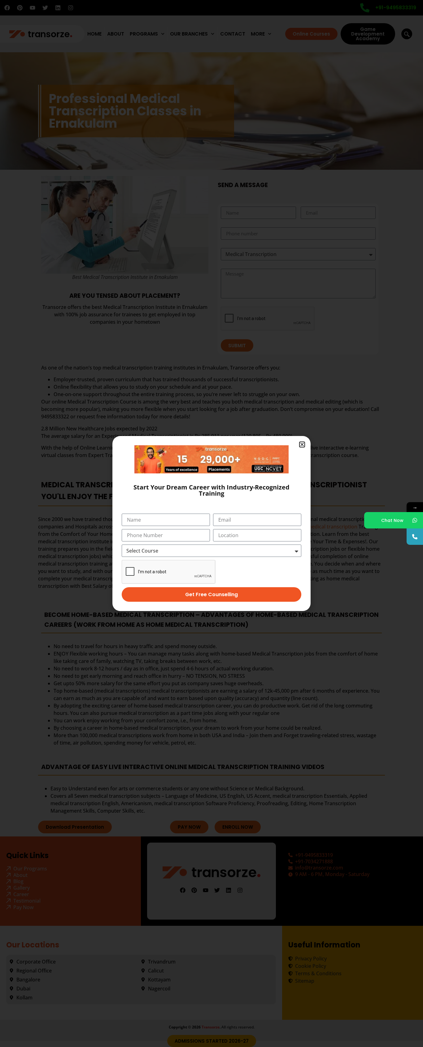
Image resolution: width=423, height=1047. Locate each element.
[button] (302, 444)
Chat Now (392, 520)
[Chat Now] (415, 520)
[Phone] (415, 536)
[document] (211, 523)
